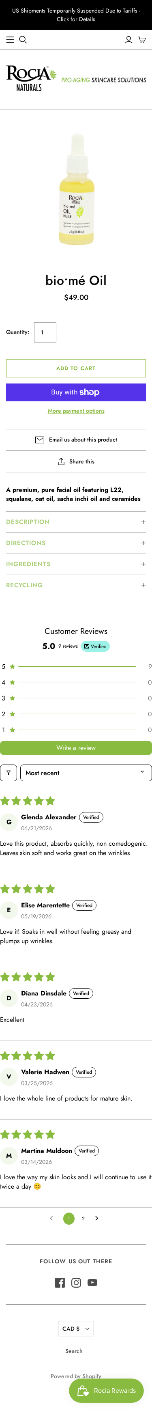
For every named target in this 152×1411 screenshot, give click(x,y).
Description (28, 521)
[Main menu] (10, 40)
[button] (76, 521)
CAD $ (70, 1329)
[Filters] (8, 773)
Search (74, 1351)
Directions (26, 543)
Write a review (76, 747)
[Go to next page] (98, 1218)
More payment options (76, 411)
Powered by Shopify (76, 1376)
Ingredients (28, 564)
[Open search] (23, 40)
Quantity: (17, 332)
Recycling (24, 585)
